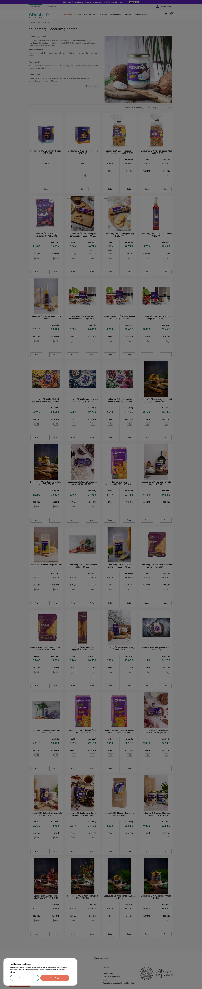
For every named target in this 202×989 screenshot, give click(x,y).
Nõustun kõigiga (55, 978)
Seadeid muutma (24, 978)
